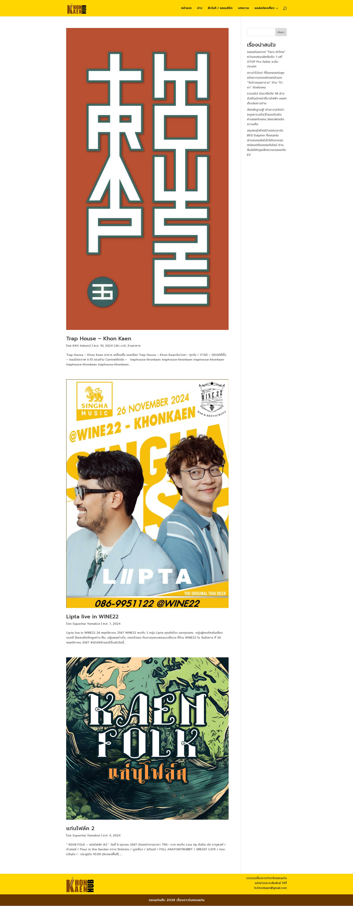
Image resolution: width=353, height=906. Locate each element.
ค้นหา (281, 32)
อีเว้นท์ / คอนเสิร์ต (220, 8)
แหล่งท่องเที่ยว (265, 8)
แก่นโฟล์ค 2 (80, 828)
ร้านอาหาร (134, 346)
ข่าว (199, 8)
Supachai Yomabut (86, 624)
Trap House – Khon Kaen (98, 339)
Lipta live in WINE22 (92, 617)
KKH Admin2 (82, 346)
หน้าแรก (186, 8)
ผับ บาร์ (120, 346)
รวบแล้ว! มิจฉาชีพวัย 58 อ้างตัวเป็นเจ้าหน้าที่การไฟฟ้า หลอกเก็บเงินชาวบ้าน (267, 98)
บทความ (243, 8)
